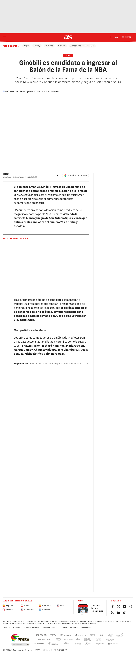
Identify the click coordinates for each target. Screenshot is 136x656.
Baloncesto (76, 363)
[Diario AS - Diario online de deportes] (68, 37)
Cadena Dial (78, 639)
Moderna (53, 644)
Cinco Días (68, 639)
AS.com (101, 635)
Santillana (65, 635)
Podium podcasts (66, 644)
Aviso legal (16, 627)
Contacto (6, 627)
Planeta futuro (99, 639)
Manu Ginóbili (35, 363)
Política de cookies (49, 627)
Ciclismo (61, 46)
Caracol (119, 635)
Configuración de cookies (69, 627)
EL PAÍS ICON (77, 644)
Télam (6, 174)
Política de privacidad (31, 627)
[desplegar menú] (4, 37)
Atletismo (49, 46)
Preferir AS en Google (77, 175)
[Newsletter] (109, 37)
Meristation (113, 644)
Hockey (37, 46)
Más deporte (10, 45)
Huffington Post (45, 639)
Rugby (26, 46)
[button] (58, 175)
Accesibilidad (86, 627)
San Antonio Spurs (53, 363)
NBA (66, 363)
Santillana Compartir (80, 635)
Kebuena (109, 639)
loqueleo (100, 644)
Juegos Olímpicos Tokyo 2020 (82, 46)
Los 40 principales (53, 635)
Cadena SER (92, 635)
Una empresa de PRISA (20, 638)
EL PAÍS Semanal (87, 639)
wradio (58, 639)
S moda (88, 644)
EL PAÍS (41, 635)
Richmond (39, 643)
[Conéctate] (116, 37)
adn (110, 635)
